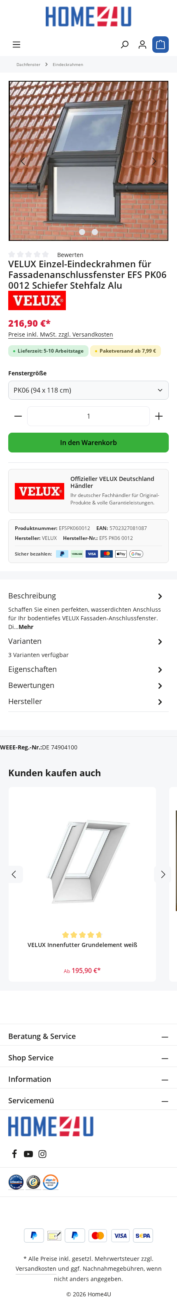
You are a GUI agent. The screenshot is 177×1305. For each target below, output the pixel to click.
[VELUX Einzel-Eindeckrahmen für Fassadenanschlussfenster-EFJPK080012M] (88, 161)
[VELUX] (37, 300)
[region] (88, 161)
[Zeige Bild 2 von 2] (95, 232)
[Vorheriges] (23, 161)
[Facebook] (14, 1156)
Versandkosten (36, 1268)
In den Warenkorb (88, 442)
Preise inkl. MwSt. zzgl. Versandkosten (60, 334)
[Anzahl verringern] (18, 416)
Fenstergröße (27, 373)
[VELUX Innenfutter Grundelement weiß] (82, 861)
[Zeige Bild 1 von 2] (82, 232)
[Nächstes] (153, 161)
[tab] (86, 610)
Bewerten (70, 254)
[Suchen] (124, 44)
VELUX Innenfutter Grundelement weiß (82, 945)
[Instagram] (42, 1156)
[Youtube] (28, 1156)
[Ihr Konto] (142, 44)
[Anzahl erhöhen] (159, 416)
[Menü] (16, 44)
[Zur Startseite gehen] (88, 16)
